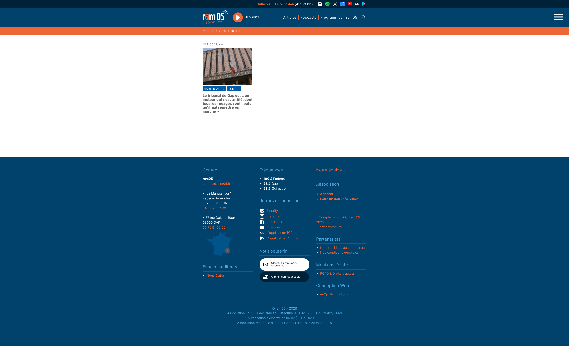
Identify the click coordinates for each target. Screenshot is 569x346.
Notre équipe (329, 170)
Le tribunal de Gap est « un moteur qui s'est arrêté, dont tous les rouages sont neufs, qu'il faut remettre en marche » (227, 103)
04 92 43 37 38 (214, 208)
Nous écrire (215, 276)
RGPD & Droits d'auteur (337, 274)
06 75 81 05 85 (214, 227)
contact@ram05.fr (216, 184)
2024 (222, 30)
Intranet (330, 227)
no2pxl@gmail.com (334, 294)
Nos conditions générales (339, 253)
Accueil (208, 30)
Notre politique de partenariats (343, 248)
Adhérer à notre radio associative (283, 264)
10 (232, 30)
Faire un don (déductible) (285, 276)
